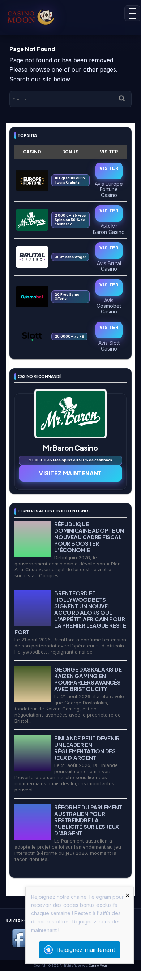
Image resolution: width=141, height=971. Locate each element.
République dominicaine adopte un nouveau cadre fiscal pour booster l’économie (89, 536)
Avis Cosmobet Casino (109, 305)
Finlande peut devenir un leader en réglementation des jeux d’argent (86, 748)
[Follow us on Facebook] (21, 946)
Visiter (108, 168)
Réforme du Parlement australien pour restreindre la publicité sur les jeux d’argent (88, 820)
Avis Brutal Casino (109, 266)
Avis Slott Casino (109, 345)
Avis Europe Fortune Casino (109, 189)
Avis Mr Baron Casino (109, 229)
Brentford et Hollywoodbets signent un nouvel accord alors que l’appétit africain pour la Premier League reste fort (70, 612)
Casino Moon (98, 965)
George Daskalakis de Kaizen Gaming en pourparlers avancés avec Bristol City (88, 679)
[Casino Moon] (35, 16)
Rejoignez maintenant (85, 949)
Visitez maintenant (70, 473)
